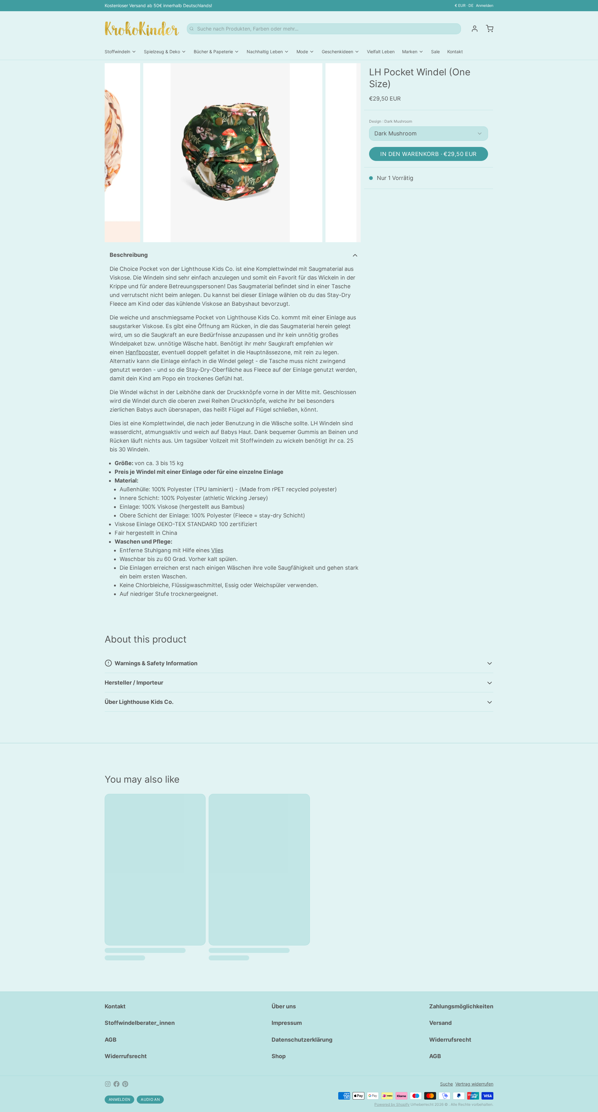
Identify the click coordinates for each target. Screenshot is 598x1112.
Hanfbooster (142, 352)
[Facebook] (116, 1084)
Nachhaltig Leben (265, 51)
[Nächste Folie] (351, 152)
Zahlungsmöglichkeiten (461, 1006)
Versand (440, 1023)
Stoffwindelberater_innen (140, 1023)
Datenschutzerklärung (302, 1039)
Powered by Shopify (392, 1104)
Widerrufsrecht (126, 1056)
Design (390, 121)
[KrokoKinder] (142, 28)
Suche (446, 1083)
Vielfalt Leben (381, 51)
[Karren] (487, 28)
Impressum (287, 1023)
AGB (110, 1039)
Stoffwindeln (117, 51)
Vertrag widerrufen (474, 1083)
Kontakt (455, 51)
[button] (428, 154)
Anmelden (484, 5)
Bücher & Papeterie (213, 51)
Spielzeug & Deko (162, 51)
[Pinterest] (125, 1084)
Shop (279, 1056)
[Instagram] (108, 1084)
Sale (435, 51)
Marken (409, 51)
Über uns (284, 1006)
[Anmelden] (472, 28)
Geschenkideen (337, 51)
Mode (302, 51)
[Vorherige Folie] (114, 152)
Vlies (217, 550)
